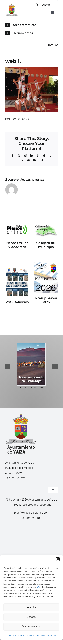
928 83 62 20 (19, 478)
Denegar (31, 616)
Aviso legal (51, 635)
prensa (12, 118)
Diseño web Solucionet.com (31, 512)
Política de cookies (15, 635)
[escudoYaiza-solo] (11, 5)
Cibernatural (33, 517)
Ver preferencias (31, 626)
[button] (57, 559)
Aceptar (31, 607)
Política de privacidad (35, 635)
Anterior (52, 44)
